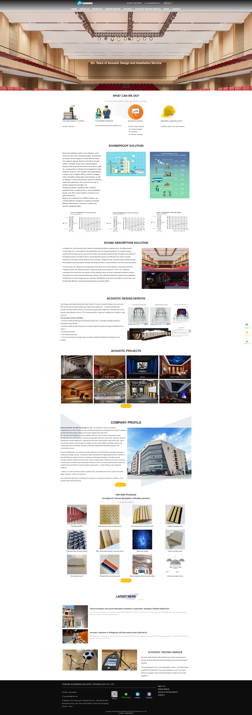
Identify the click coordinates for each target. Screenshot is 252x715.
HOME (74, 9)
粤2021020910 (129, 713)
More (141, 599)
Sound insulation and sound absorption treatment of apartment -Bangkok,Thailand (124, 608)
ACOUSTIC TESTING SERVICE (148, 9)
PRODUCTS (97, 9)
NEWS (166, 9)
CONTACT (176, 9)
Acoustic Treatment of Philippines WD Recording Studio (113, 632)
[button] (2, 64)
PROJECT (128, 9)
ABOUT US (84, 9)
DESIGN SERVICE (112, 9)
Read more (126, 406)
